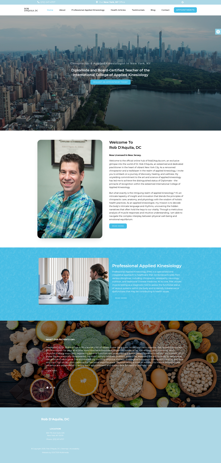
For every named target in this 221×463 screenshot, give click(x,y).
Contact (165, 10)
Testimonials (138, 10)
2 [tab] (51, 388)
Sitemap (64, 449)
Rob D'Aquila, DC (31, 10)
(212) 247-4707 (47, 2)
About (62, 10)
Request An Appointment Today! (110, 82)
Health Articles (118, 10)
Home (50, 10)
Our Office (112, 2)
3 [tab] (54, 388)
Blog (153, 10)
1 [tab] (47, 388)
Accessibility (74, 449)
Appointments (185, 10)
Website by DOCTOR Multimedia (55, 452)
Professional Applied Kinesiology (88, 10)
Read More (118, 226)
